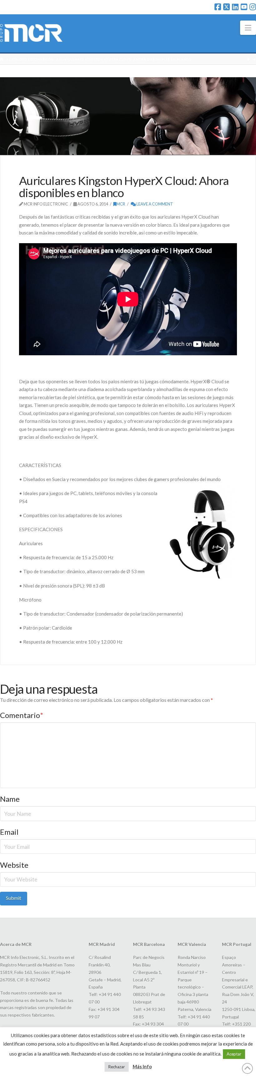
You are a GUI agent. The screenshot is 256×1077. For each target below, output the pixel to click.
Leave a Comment (154, 203)
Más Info (142, 1066)
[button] (248, 28)
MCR (120, 203)
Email (9, 831)
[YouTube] (244, 7)
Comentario (21, 715)
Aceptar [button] (234, 1053)
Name (10, 798)
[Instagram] (252, 7)
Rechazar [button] (116, 1066)
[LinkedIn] (235, 7)
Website (14, 864)
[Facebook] (217, 7)
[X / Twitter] (226, 7)
